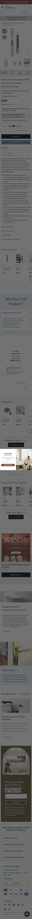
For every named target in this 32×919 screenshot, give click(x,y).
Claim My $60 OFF (8, 465)
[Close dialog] (31, 449)
